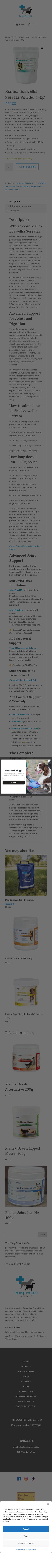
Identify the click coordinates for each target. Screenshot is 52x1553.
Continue (13, 782)
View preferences (26, 1543)
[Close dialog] (49, 761)
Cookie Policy (20, 1549)
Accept (26, 1529)
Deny (26, 1536)
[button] (48, 1504)
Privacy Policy (31, 1549)
